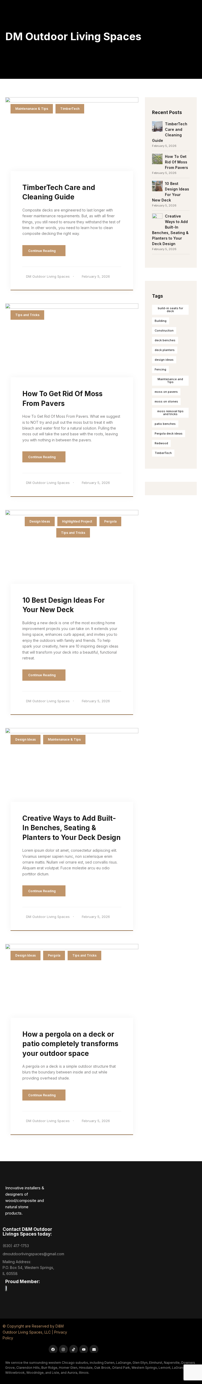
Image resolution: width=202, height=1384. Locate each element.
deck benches (165, 340)
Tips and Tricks (27, 315)
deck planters (165, 350)
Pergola (110, 521)
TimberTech (69, 109)
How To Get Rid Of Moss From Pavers (176, 162)
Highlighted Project (77, 521)
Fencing (160, 369)
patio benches (165, 424)
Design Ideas (39, 521)
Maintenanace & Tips (31, 109)
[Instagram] (63, 1349)
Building (160, 321)
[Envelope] (93, 1349)
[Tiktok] (73, 1349)
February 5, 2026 (96, 276)
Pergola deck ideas (169, 433)
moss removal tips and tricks (170, 412)
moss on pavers (166, 392)
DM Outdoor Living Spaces (48, 276)
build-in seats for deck (170, 309)
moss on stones (166, 401)
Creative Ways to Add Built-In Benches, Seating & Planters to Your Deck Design (71, 827)
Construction (164, 330)
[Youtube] (83, 1349)
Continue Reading (42, 251)
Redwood (161, 443)
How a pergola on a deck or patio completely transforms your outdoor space (70, 1043)
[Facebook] (53, 1349)
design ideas (164, 360)
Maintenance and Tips (170, 380)
